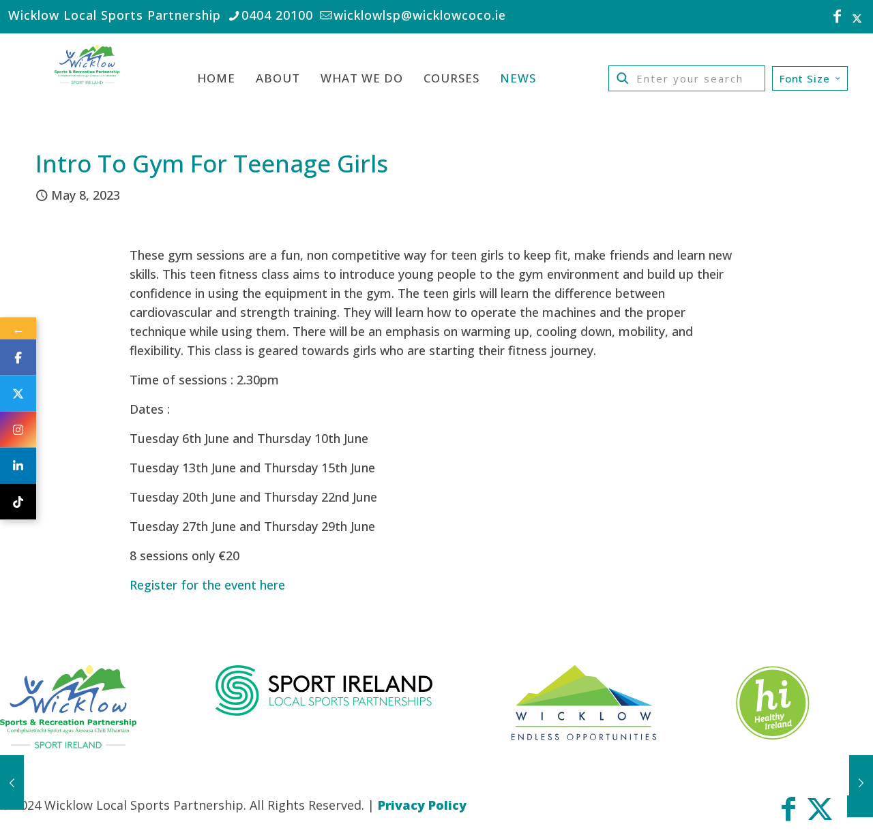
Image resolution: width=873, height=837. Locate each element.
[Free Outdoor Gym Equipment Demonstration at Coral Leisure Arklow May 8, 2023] (12, 782)
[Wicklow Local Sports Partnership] (87, 78)
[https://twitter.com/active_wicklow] (18, 394)
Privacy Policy (422, 805)
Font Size (805, 78)
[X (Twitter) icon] (857, 18)
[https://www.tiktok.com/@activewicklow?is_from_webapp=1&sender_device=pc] (18, 502)
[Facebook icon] (837, 18)
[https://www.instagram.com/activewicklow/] (18, 430)
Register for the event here (207, 585)
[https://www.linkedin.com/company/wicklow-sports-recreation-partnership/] (18, 466)
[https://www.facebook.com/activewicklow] (18, 357)
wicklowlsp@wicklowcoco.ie (420, 15)
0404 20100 (277, 15)
